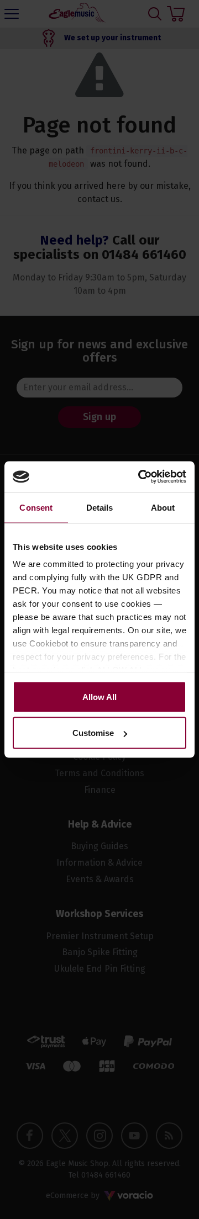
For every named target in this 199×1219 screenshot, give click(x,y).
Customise (93, 733)
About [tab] (163, 507)
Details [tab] (99, 507)
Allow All (99, 696)
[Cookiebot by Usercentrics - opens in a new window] (140, 477)
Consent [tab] (36, 507)
